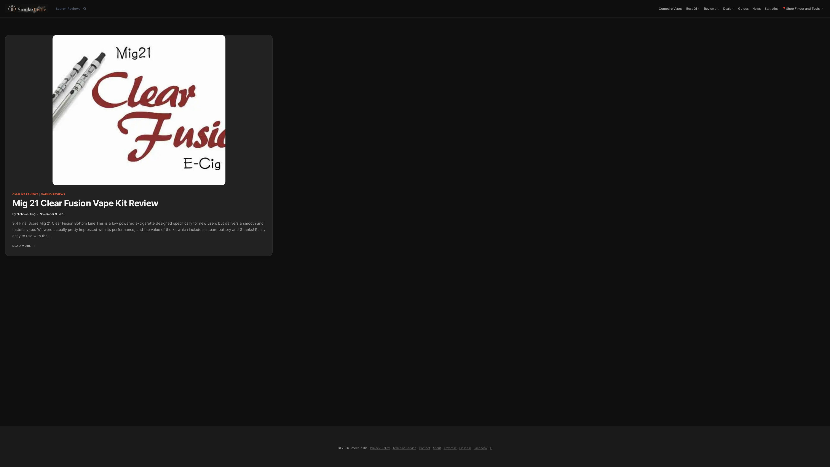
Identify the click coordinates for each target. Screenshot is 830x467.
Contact (424, 448)
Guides (743, 8)
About (437, 448)
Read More (23, 246)
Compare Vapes (671, 8)
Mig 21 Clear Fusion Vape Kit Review (85, 203)
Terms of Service (404, 448)
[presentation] (138, 110)
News (756, 8)
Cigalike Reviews (25, 194)
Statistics (772, 8)
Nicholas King (26, 214)
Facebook (480, 448)
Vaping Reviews (53, 194)
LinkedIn (465, 448)
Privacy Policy (380, 448)
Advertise (450, 448)
